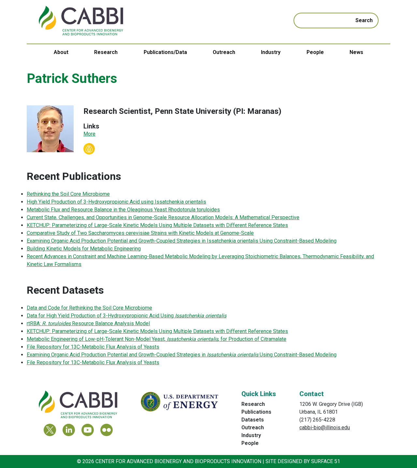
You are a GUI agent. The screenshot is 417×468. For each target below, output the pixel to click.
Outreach (224, 52)
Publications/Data (165, 52)
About (61, 52)
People (315, 52)
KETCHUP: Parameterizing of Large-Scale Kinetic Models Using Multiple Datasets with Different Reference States (157, 225)
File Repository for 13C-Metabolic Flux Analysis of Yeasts (93, 347)
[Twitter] (50, 430)
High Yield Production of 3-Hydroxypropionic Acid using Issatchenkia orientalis (116, 202)
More (89, 134)
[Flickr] (106, 430)
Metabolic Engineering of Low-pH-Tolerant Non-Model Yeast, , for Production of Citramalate (156, 339)
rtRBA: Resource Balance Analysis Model (88, 323)
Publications (256, 412)
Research (106, 52)
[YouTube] (87, 430)
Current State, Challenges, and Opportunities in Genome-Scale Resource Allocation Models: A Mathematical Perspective (163, 217)
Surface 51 (325, 461)
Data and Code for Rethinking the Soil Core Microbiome (89, 308)
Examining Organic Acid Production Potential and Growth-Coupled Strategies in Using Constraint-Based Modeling (182, 355)
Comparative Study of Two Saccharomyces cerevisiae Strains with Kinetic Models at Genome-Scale (140, 233)
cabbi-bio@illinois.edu (324, 427)
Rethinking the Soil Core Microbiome (68, 194)
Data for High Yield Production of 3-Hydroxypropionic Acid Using (126, 316)
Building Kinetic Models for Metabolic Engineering (84, 249)
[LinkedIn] (69, 430)
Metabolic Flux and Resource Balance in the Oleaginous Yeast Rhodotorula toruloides (123, 210)
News (356, 52)
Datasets (252, 420)
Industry (270, 52)
